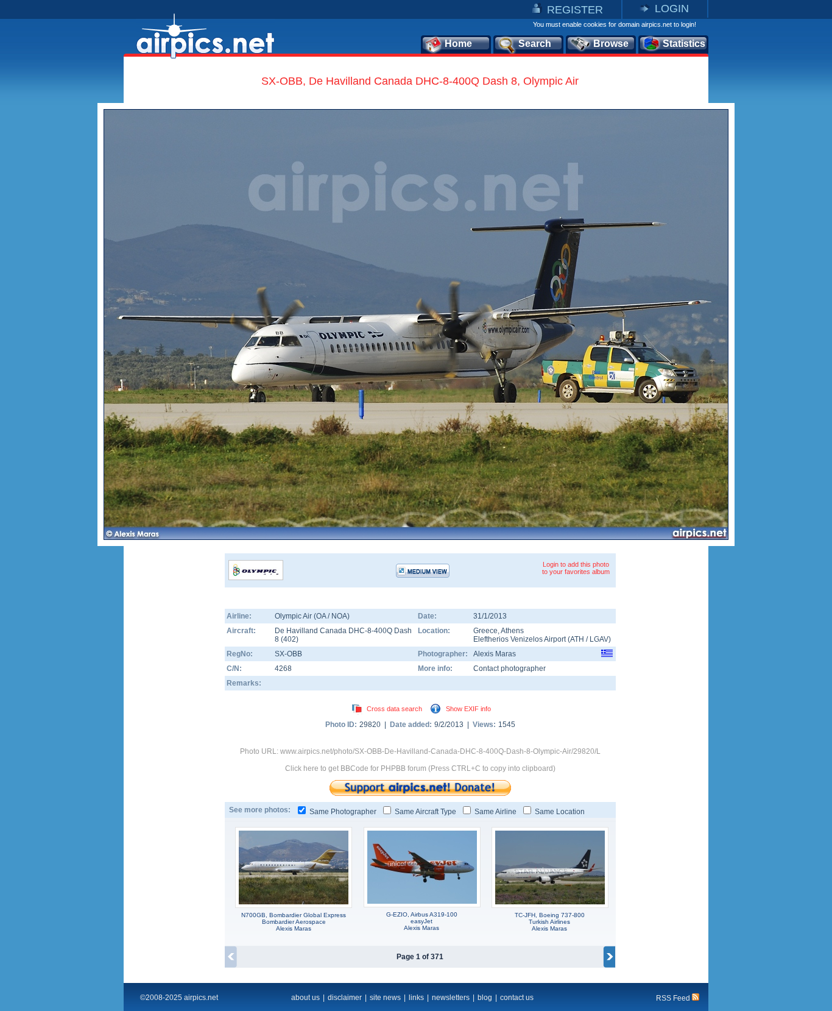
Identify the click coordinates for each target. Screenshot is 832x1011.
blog (485, 997)
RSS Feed (674, 998)
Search (534, 43)
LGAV (599, 639)
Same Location (560, 811)
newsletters (451, 997)
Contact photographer (509, 668)
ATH (577, 639)
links (416, 997)
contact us (517, 997)
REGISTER (575, 10)
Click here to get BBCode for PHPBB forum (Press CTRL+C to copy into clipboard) (420, 768)
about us (305, 997)
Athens (512, 630)
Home (458, 43)
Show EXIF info (468, 708)
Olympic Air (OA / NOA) (312, 616)
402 (289, 639)
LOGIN (672, 8)
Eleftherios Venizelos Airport (519, 639)
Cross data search (394, 708)
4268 (283, 668)
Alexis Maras (494, 654)
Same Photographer (343, 811)
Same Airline (495, 811)
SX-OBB (288, 654)
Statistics (684, 43)
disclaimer (345, 997)
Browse (611, 43)
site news (385, 997)
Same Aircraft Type (425, 811)
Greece (485, 630)
